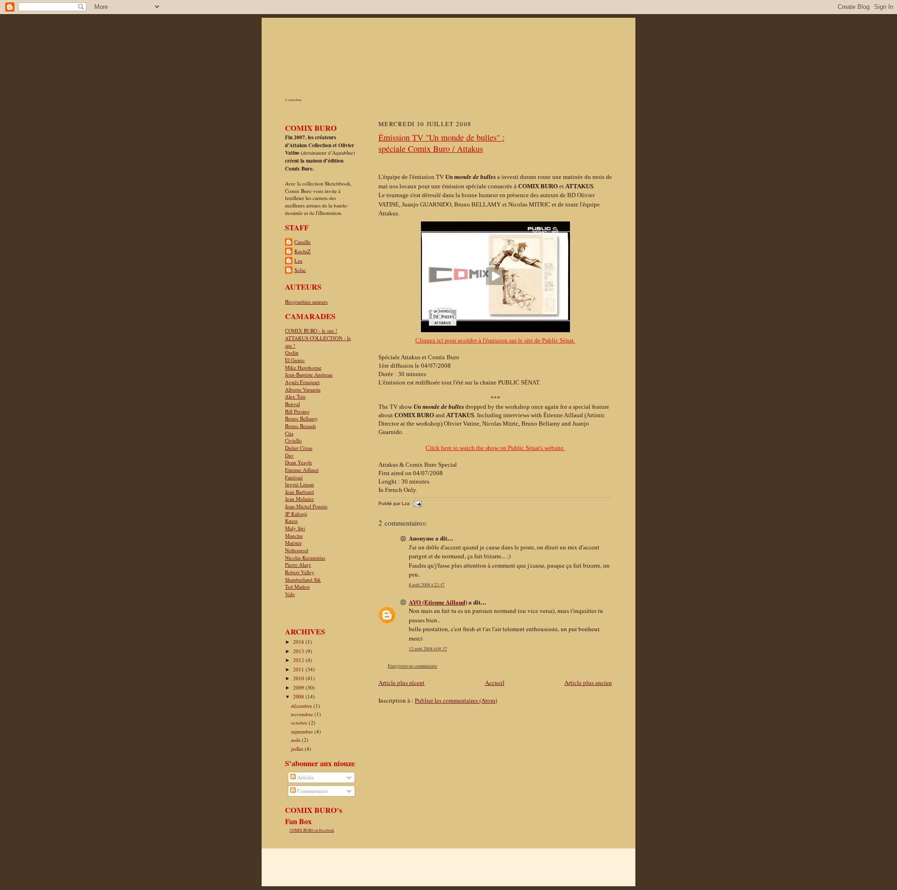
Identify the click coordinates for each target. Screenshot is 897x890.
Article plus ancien (588, 682)
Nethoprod (296, 550)
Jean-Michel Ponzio (306, 506)
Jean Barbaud (299, 491)
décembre (302, 705)
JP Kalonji (296, 513)
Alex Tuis (295, 396)
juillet (298, 748)
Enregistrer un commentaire (412, 666)
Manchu (294, 535)
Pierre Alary (298, 564)
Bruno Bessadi (300, 425)
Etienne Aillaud (302, 469)
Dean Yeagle (298, 462)
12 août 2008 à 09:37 (428, 649)
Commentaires (312, 790)
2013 (299, 651)
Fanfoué (294, 477)
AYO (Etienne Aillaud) (438, 602)
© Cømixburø (293, 100)
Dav (289, 455)
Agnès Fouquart (302, 381)
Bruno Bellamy (301, 418)
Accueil (495, 682)
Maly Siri (295, 528)
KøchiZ (302, 251)
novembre (302, 714)
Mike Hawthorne (303, 367)
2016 (299, 641)
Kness (291, 520)
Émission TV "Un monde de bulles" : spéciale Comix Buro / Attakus (441, 143)
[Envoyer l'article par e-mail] (416, 503)
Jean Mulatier (299, 498)
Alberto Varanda (302, 389)
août (296, 739)
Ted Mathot (297, 586)
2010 (299, 678)
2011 (299, 669)
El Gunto (295, 359)
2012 (299, 659)
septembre (302, 731)
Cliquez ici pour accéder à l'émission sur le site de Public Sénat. (495, 340)
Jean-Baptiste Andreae (309, 374)
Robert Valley (299, 572)
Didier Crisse (299, 447)
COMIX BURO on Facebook (312, 830)
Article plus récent (401, 682)
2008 (299, 696)
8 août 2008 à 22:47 (427, 585)
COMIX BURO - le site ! (311, 330)
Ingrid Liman (299, 484)
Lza (298, 260)
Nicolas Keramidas (305, 557)
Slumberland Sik (303, 579)
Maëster (293, 542)
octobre (300, 722)
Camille (302, 241)
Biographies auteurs (306, 301)
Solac (300, 269)
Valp (290, 594)
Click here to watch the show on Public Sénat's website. (495, 447)
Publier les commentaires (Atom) (456, 700)
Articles (304, 777)
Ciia (289, 433)
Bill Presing (297, 411)
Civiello (293, 440)
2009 (299, 687)
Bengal (292, 403)
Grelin (292, 352)
